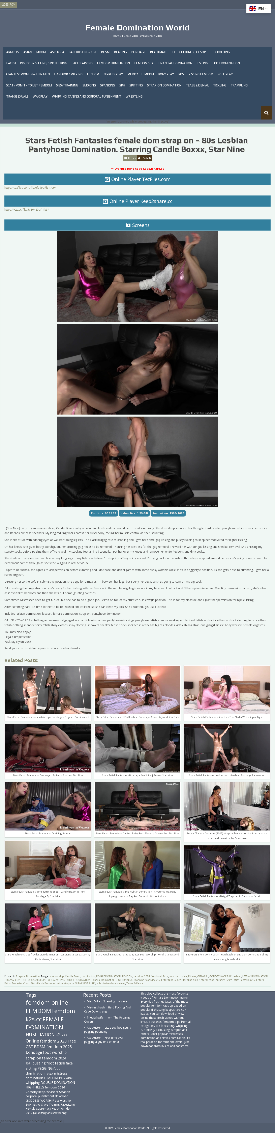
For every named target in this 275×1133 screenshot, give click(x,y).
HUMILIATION (40, 1034)
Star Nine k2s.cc (172, 980)
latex (49, 1073)
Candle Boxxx (73, 976)
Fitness (192, 976)
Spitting (136, 85)
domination (88, 976)
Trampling (239, 85)
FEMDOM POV (54, 1078)
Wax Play (40, 96)
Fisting (202, 63)
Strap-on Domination (164, 85)
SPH (122, 85)
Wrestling (134, 96)
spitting (42, 1113)
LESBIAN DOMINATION (255, 976)
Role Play (225, 74)
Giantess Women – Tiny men (28, 74)
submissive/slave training (111, 983)
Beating (120, 52)
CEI (173, 52)
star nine (139, 980)
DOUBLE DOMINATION (58, 1082)
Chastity (32, 1092)
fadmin (146, 158)
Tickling (219, 85)
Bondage (138, 52)
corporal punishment (40, 1096)
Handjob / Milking (68, 74)
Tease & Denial (197, 85)
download (61, 1096)
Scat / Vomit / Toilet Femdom (29, 85)
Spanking (107, 85)
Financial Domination (175, 63)
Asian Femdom (34, 52)
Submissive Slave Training (43, 1104)
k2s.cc (62, 1034)
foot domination (43, 1071)
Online (32, 1041)
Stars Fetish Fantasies (213, 980)
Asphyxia (57, 52)
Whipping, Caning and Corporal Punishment (86, 96)
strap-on (69, 983)
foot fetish (56, 1063)
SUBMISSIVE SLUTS (85, 983)
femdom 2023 (53, 1041)
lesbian (237, 976)
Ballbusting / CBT (83, 52)
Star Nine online (191, 980)
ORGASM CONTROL (15, 980)
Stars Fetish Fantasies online (47, 983)
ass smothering (56, 1113)
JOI (35, 1113)
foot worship (55, 1052)
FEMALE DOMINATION (108, 976)
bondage (34, 1052)
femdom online (178, 976)
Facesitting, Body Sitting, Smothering (36, 63)
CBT (29, 1046)
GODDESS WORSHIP (220, 976)
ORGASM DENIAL (37, 980)
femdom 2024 (142, 976)
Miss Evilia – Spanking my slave (107, 1001)
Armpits (12, 52)
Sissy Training (67, 85)
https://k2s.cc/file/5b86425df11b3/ (26, 209)
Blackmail (158, 52)
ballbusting (36, 1063)
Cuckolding (221, 52)
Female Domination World (137, 27)
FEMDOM (127, 976)
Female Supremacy (38, 1108)
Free (72, 1041)
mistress (60, 1073)
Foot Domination (226, 63)
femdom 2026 (55, 1087)
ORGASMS (53, 980)
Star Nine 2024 (153, 980)
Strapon (64, 1092)
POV (181, 74)
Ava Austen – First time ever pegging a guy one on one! (103, 1040)
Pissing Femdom (201, 74)
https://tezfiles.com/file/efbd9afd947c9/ (30, 187)
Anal (69, 1078)
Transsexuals (17, 96)
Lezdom (93, 74)
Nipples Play (113, 74)
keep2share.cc (48, 1092)
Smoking (89, 85)
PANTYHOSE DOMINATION (75, 980)
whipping (33, 1082)
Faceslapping (82, 63)
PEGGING (45, 1068)
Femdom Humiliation (113, 63)
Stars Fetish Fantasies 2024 (241, 980)
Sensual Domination (103, 980)
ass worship (57, 976)
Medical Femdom (140, 74)
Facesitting (68, 1104)
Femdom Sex (143, 63)
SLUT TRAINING (124, 980)
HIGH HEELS (35, 1087)
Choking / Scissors (193, 52)
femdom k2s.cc (159, 976)
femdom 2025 (59, 1046)
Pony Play (166, 74)
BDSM (105, 52)
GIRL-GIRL (202, 976)
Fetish (56, 1108)
